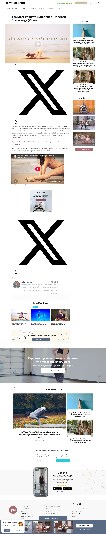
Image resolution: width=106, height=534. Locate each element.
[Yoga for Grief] (84, 107)
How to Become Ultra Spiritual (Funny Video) (58, 323)
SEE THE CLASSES (84, 525)
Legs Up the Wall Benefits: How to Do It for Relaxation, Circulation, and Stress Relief (83, 41)
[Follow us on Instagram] (77, 504)
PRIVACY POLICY (77, 511)
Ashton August (27, 282)
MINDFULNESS (50, 513)
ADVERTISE (24, 518)
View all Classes (84, 149)
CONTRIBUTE (24, 513)
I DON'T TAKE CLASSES (84, 529)
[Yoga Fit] (84, 123)
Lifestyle (41, 8)
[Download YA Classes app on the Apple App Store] (57, 488)
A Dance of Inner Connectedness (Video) (38, 323)
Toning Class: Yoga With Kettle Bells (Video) (18, 323)
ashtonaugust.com (54, 293)
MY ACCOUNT (25, 508)
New (47, 306)
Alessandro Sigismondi (32, 185)
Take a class (81, 3)
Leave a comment (18, 278)
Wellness (10, 8)
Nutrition (49, 8)
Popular (41, 306)
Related (35, 306)
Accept (7, 530)
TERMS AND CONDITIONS (80, 508)
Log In (93, 2)
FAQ (73, 516)
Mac (64, 491)
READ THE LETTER (40, 339)
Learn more (18, 530)
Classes (57, 8)
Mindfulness (32, 8)
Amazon (68, 491)
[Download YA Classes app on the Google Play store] (67, 488)
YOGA (48, 508)
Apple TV (61, 491)
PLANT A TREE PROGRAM (28, 516)
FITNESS (48, 511)
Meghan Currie (15, 142)
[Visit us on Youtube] (80, 504)
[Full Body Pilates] (84, 139)
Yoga (16, 8)
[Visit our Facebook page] (73, 504)
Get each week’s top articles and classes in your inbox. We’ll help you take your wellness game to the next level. (53, 456)
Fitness (23, 8)
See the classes (53, 370)
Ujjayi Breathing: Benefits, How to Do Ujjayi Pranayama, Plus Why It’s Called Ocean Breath (84, 64)
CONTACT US (76, 513)
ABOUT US (24, 511)
